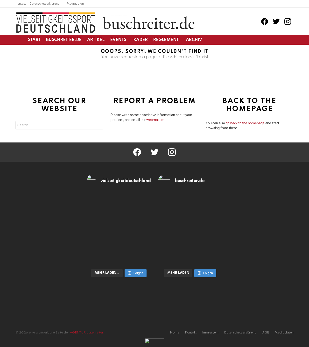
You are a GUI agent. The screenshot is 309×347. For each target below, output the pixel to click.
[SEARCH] (291, 40)
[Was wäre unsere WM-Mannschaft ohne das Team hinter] (119, 211)
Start (34, 40)
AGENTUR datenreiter (86, 332)
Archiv (194, 40)
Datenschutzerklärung (44, 3)
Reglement (166, 40)
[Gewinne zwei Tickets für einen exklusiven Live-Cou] (190, 211)
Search (98, 126)
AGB (265, 332)
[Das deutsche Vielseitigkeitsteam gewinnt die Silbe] (119, 247)
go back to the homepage (245, 123)
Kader (140, 40)
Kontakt (20, 3)
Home (174, 332)
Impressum (210, 332)
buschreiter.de (64, 40)
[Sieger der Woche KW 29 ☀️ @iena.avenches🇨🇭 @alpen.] (190, 247)
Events (118, 40)
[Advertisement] (47, 244)
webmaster (155, 120)
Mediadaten (75, 3)
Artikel (96, 40)
